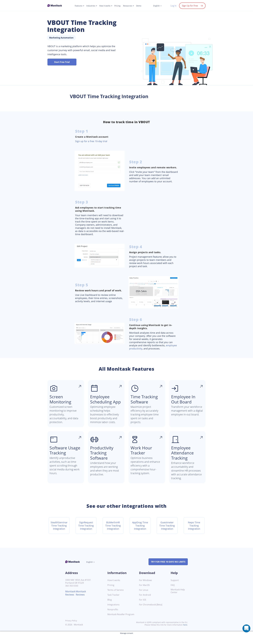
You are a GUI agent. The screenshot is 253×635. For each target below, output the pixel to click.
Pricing (117, 6)
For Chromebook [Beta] (150, 604)
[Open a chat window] (246, 628)
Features (78, 6)
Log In (173, 5)
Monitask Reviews (70, 593)
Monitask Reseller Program (120, 614)
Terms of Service (115, 590)
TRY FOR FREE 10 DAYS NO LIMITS (168, 561)
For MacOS (144, 585)
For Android (145, 595)
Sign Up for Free (190, 5)
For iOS (142, 599)
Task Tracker (113, 595)
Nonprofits (112, 609)
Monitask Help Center (178, 591)
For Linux (143, 590)
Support (175, 580)
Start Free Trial (62, 62)
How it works (104, 6)
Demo (138, 6)
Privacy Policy (71, 620)
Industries (90, 6)
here (185, 625)
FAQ (173, 585)
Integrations (113, 604)
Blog (109, 599)
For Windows (145, 580)
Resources (127, 6)
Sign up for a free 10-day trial (91, 141)
